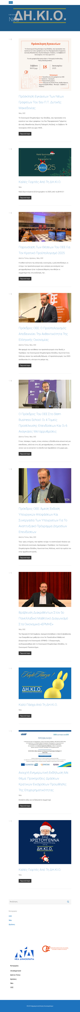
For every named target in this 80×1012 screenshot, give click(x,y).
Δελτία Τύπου (24, 258)
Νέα (20, 113)
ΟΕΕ (23, 113)
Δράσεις (32, 258)
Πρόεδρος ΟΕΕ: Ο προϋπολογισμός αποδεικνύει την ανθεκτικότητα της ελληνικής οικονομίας (43, 333)
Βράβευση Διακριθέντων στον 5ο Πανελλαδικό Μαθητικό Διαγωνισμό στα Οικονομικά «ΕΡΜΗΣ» (43, 618)
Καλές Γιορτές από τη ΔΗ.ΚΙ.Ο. (40, 182)
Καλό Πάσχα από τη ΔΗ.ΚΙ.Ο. (38, 704)
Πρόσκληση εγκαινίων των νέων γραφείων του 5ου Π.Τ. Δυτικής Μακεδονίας (41, 102)
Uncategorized (15, 971)
